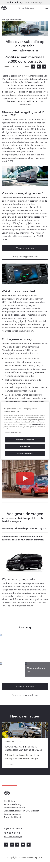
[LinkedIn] (44, 66)
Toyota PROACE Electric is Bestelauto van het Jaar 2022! (23, 748)
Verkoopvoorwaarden (14, 807)
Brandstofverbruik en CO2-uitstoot (21, 810)
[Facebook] (33, 66)
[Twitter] (39, 66)
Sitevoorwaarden (12, 813)
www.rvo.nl (19, 349)
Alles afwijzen (25, 446)
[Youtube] (23, 844)
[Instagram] (12, 844)
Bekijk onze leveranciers (13, 432)
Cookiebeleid (10, 800)
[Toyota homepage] (4, 8)
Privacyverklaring (12, 804)
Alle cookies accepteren (25, 439)
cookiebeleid (36, 424)
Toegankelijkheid (12, 816)
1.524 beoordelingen (34, 2)
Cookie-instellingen (25, 453)
